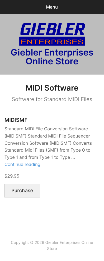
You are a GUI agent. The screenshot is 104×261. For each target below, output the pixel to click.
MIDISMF (15, 120)
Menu (52, 7)
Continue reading (22, 164)
